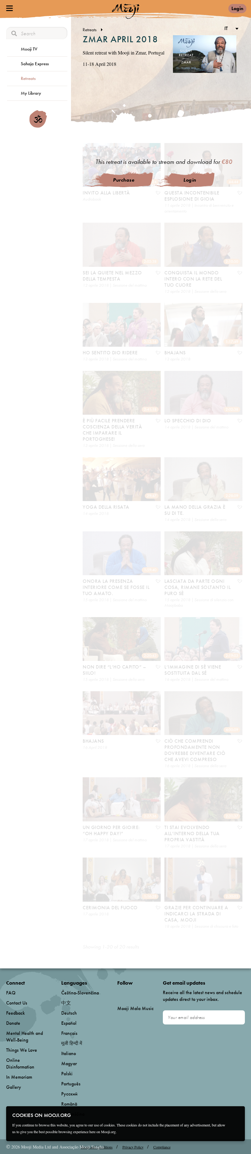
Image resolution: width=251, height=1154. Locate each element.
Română (69, 1104)
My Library (31, 93)
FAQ (11, 993)
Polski (67, 1073)
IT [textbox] (226, 28)
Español (69, 1023)
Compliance (161, 1147)
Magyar (69, 1063)
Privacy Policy (133, 1147)
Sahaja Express (35, 64)
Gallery (13, 1087)
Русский (69, 1094)
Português (71, 1083)
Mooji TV (29, 49)
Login (237, 8)
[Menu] (9, 8)
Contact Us (16, 1003)
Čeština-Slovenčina (80, 993)
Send (237, 1017)
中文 (66, 1003)
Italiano (68, 1053)
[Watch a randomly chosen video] (38, 126)
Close (236, 1114)
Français (69, 1033)
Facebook (119, 993)
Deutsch (69, 1013)
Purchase (123, 180)
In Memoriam (19, 1077)
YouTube (130, 992)
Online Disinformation (20, 1063)
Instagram (143, 993)
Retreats (28, 78)
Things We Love (21, 1050)
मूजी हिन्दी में (71, 1043)
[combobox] (230, 29)
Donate (13, 1023)
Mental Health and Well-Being (24, 1036)
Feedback (15, 1013)
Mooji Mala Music (135, 1008)
